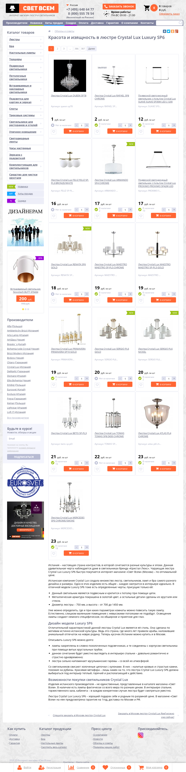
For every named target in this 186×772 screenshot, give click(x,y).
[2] (26, 309)
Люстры (14, 39)
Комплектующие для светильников (23, 166)
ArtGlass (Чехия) (16, 339)
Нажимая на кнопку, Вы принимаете (21, 447)
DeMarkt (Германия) (18, 371)
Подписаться (24, 457)
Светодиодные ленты (19, 140)
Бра (11, 46)
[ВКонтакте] (164, 31)
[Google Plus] (176, 31)
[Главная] (49, 31)
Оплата (83, 23)
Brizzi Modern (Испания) (20, 353)
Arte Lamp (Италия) (18, 335)
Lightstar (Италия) (17, 407)
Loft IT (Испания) (16, 412)
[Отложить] (53, 131)
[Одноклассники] (172, 31)
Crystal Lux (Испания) (19, 367)
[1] (23, 309)
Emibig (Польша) (16, 385)
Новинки (36, 23)
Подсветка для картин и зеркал (20, 100)
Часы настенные (20, 148)
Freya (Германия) (16, 398)
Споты (13, 108)
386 (76, 48)
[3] (28, 309)
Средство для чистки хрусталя (23, 176)
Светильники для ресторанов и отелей (23, 123)
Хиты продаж (54, 23)
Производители (16, 23)
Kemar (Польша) (16, 403)
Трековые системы (22, 115)
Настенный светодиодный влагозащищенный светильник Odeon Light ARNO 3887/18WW (25, 293)
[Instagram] (140, 735)
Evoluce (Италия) (16, 394)
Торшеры (15, 59)
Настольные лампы (22, 52)
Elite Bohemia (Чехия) (19, 380)
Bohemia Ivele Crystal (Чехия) (23, 348)
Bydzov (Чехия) (15, 357)
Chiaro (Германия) (17, 362)
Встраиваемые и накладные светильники (20, 89)
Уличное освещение (22, 132)
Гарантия (112, 23)
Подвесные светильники (18, 67)
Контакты (147, 23)
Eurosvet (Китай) (16, 389)
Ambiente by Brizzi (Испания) (23, 330)
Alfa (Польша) (14, 326)
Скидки (71, 23)
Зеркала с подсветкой (17, 156)
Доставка (97, 23)
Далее (91, 48)
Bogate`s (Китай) (16, 344)
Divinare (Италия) (16, 375)
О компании (129, 23)
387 (83, 48)
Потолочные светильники (18, 77)
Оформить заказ (169, 13)
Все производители (18, 417)
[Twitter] (168, 31)
